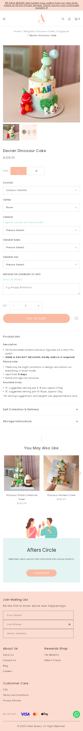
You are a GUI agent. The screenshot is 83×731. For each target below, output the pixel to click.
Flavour (8, 182)
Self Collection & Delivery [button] (21, 409)
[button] (80, 473)
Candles (8, 217)
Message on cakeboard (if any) (22, 274)
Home (17, 31)
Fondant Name (11, 240)
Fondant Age (10, 257)
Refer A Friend (53, 660)
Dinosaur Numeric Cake (61, 495)
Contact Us (9, 660)
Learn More (42, 573)
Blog (5, 665)
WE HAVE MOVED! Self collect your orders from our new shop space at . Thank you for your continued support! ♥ (41, 5)
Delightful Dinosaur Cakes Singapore (46, 31)
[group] (11, 132)
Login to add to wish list (76, 318)
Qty (5, 305)
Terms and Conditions (16, 695)
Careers (7, 671)
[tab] (41, 409)
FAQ (5, 689)
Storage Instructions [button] (17, 421)
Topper (7, 199)
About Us (8, 654)
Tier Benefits (52, 654)
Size (5, 170)
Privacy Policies (12, 700)
